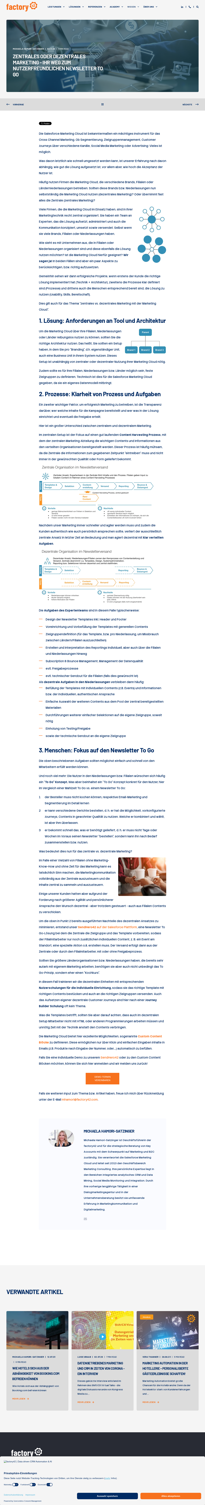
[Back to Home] (22, 6)
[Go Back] (102, 104)
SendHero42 (110, 1057)
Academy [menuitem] (115, 6)
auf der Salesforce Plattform (107, 927)
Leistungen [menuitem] (54, 6)
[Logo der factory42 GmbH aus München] (27, 1452)
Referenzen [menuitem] (95, 6)
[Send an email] (85, 1219)
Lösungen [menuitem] (74, 6)
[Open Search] (197, 6)
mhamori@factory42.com (80, 1099)
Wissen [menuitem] (131, 6)
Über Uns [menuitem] (148, 6)
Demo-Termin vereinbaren (102, 1079)
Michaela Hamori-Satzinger (28, 49)
